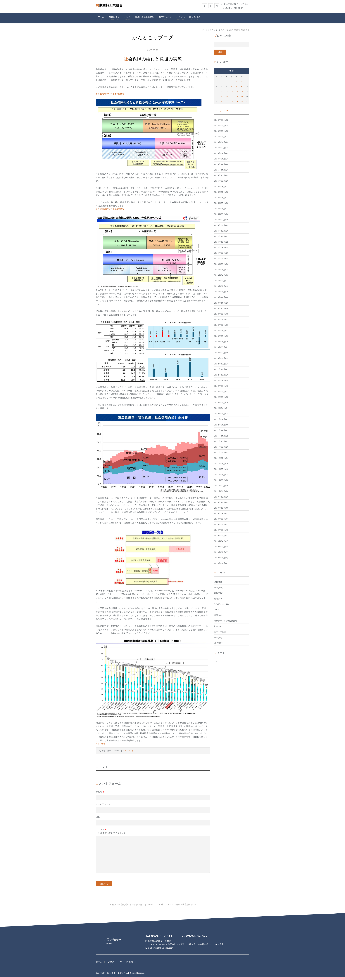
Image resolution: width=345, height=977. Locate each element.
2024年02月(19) (221, 286)
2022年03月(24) (221, 413)
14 (231, 91)
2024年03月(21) (221, 280)
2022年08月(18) (221, 386)
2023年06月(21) (221, 330)
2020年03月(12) (221, 546)
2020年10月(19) (221, 507)
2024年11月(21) (221, 236)
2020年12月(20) (221, 496)
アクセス (180, 17)
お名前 (100, 791)
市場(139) (218, 587)
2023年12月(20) (221, 297)
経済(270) (218, 598)
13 (226, 91)
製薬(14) (218, 615)
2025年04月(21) (221, 208)
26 (221, 101)
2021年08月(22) (221, 452)
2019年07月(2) (221, 563)
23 (242, 96)
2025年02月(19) (221, 219)
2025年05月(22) (221, 203)
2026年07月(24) (221, 125)
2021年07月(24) (221, 458)
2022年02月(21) (221, 419)
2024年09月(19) (221, 247)
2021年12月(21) (221, 430)
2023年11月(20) (221, 302)
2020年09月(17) (221, 513)
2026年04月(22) (221, 142)
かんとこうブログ (217, 30)
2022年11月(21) (221, 369)
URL (98, 816)
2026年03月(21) (221, 147)
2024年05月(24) (221, 269)
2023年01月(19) (221, 358)
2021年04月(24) (221, 474)
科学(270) (218, 593)
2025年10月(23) (221, 175)
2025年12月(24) (221, 164)
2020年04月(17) (221, 541)
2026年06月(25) (221, 131)
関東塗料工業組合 (109, 5)
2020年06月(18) (221, 530)
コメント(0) (128, 750)
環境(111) (218, 643)
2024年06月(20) (221, 264)
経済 (103, 743)
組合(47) (218, 637)
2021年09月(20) (221, 446)
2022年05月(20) (221, 402)
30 (242, 101)
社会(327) (218, 626)
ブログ (127, 17)
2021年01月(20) (221, 491)
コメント (110, 831)
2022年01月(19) (221, 424)
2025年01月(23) (221, 225)
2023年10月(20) (221, 308)
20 (226, 96)
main (150, 904)
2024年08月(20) (221, 252)
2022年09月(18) (221, 380)
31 (247, 101)
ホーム (101, 17)
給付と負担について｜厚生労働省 (110, 94)
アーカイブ (221, 111)
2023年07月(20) (221, 325)
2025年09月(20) (221, 180)
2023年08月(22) (221, 319)
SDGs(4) (218, 609)
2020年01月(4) (221, 557)
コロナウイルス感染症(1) (225, 620)
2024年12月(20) (221, 230)
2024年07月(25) (221, 258)
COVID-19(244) (221, 604)
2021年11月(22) (221, 435)
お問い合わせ (165, 17)
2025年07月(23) (221, 192)
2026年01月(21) (221, 158)
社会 (97, 743)
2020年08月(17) (221, 518)
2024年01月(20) (221, 291)
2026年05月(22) (221, 136)
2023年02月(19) (221, 352)
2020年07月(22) (221, 524)
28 (231, 101)
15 (236, 91)
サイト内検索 (126, 961)
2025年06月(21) (221, 197)
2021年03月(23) (221, 480)
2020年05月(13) (221, 535)
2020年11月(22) (221, 502)
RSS (216, 661)
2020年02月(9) (221, 552)
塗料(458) (218, 581)
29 (236, 101)
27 (226, 101)
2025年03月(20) (221, 214)
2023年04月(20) (221, 341)
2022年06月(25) (221, 397)
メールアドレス (103, 804)
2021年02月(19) (221, 485)
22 (236, 96)
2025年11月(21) (221, 169)
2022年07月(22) (221, 391)
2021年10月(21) (221, 441)
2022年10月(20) (221, 374)
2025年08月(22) (221, 186)
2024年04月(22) (221, 275)
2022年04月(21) (221, 408)
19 (221, 96)
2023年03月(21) (221, 347)
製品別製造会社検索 (144, 17)
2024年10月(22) (221, 241)
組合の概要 (114, 17)
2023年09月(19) (221, 313)
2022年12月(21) (221, 363)
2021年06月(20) (221, 463)
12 (221, 91)
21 (231, 96)
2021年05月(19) (221, 469)
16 (242, 91)
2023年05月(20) (221, 336)
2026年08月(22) (221, 120)
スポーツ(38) (220, 631)
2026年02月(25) (221, 153)
